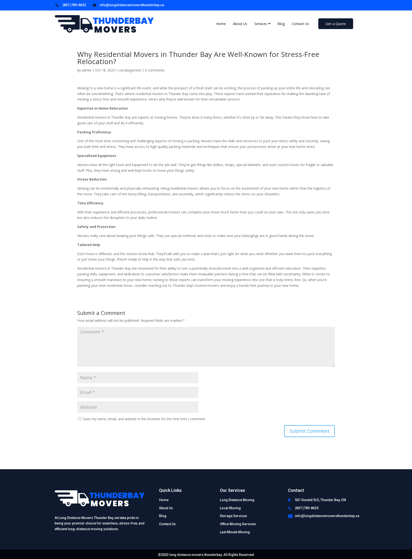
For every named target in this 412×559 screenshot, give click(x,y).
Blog (281, 23)
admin (86, 70)
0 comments (155, 70)
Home (221, 23)
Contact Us (300, 23)
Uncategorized (130, 70)
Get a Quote (335, 23)
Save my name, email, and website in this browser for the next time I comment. (144, 419)
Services (260, 23)
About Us (240, 23)
